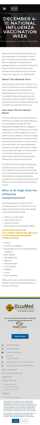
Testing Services (9, 381)
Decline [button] (24, 421)
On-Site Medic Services (12, 373)
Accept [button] (15, 421)
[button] (4, 8)
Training (6, 393)
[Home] (2, 41)
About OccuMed (9, 370)
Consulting (7, 377)
